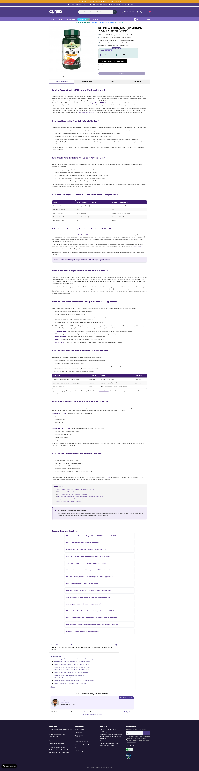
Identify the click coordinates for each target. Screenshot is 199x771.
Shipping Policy (79, 736)
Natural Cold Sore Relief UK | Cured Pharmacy (68, 678)
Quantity (101, 65)
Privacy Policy (79, 730)
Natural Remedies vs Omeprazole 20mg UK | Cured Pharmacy (74, 681)
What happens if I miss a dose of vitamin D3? (82, 583)
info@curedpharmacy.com (112, 732)
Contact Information (81, 742)
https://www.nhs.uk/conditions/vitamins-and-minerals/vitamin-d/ (75, 489)
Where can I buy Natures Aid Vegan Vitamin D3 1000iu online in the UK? (91, 536)
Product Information (62, 81)
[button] (97, 12)
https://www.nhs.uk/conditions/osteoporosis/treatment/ (73, 499)
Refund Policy (79, 733)
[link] (77, 5)
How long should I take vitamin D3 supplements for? (84, 604)
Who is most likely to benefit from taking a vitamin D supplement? (89, 577)
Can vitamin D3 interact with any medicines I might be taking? (88, 597)
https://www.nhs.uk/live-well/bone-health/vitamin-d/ (72, 491)
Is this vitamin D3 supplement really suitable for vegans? (86, 549)
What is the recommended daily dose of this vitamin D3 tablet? (88, 556)
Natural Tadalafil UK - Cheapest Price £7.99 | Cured (70, 683)
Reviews (112, 81)
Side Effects (137, 81)
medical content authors (79, 712)
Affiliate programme (81, 751)
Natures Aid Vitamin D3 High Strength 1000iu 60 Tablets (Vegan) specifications (82, 260)
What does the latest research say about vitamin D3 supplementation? (91, 618)
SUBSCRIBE (146, 733)
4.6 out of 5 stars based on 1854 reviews (103, 22)
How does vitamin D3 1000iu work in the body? (82, 543)
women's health (103, 391)
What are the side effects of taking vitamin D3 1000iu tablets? (88, 570)
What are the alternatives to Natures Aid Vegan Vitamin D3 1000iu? (90, 611)
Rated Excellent (129, 12)
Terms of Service (80, 739)
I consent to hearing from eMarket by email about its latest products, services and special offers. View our (138, 739)
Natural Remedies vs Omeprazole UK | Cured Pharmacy (72, 667)
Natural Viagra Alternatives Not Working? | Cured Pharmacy (73, 659)
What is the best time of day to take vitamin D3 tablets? (86, 563)
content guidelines (127, 712)
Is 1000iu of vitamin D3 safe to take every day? (82, 631)
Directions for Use (87, 81)
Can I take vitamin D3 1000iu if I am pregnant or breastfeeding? (88, 590)
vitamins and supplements (87, 112)
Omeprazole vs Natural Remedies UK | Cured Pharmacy (72, 662)
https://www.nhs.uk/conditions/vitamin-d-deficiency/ (72, 494)
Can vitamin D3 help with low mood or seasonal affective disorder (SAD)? (92, 624)
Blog (76, 748)
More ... (53, 687)
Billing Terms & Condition (83, 745)
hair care (107, 477)
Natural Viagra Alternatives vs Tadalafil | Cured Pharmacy (72, 664)
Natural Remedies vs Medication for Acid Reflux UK (70, 675)
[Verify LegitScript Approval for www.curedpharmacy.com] (128, 756)
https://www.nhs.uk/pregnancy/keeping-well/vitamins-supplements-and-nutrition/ (80, 496)
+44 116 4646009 (110, 730)
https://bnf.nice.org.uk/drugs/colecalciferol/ (69, 501)
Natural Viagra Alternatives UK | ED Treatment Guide (71, 672)
